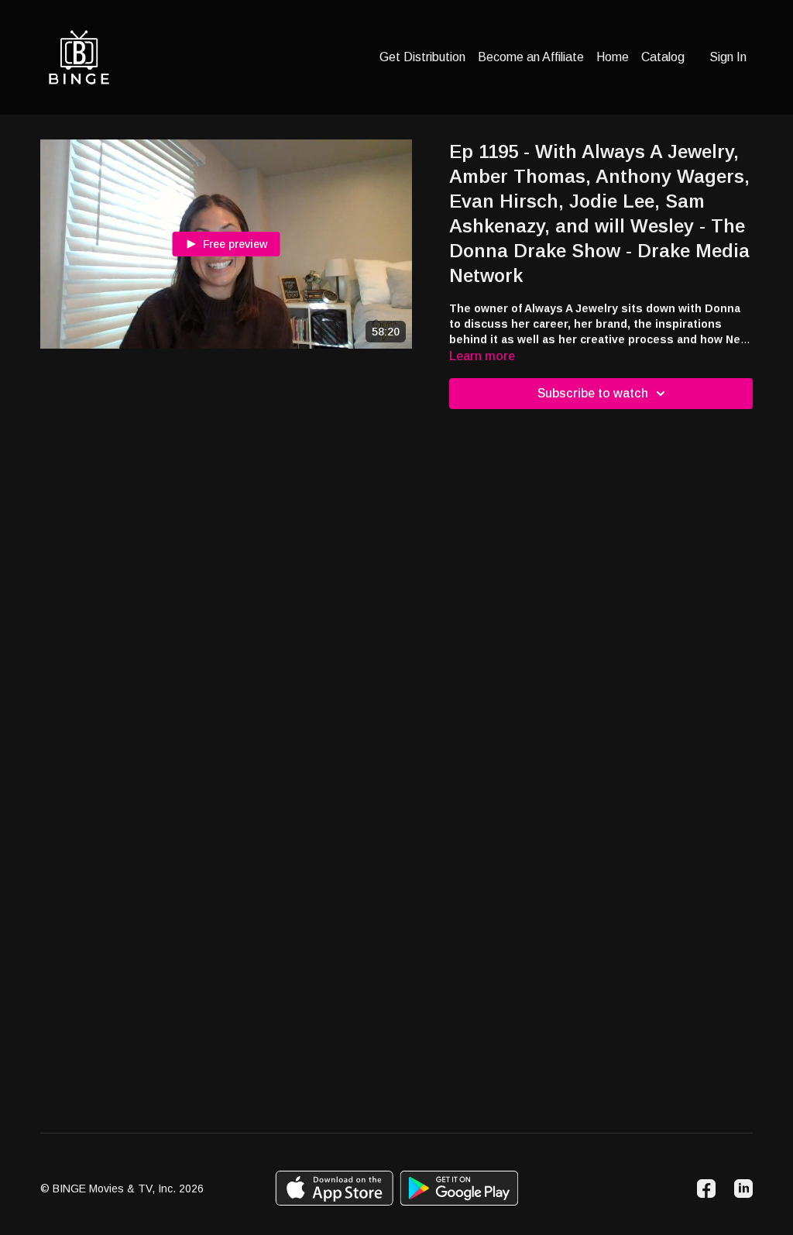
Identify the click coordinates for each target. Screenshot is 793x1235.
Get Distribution (422, 57)
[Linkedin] (743, 1188)
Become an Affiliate (531, 57)
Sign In (728, 57)
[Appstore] (334, 1188)
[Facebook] (706, 1188)
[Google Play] (459, 1188)
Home (612, 57)
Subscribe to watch (592, 393)
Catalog (663, 57)
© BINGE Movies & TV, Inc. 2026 (122, 1188)
